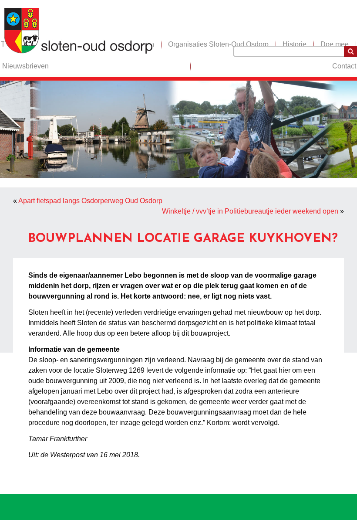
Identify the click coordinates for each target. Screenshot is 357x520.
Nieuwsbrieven (25, 66)
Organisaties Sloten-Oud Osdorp (218, 44)
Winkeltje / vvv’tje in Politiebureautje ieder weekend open (250, 211)
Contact (344, 66)
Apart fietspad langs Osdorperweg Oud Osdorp (90, 200)
